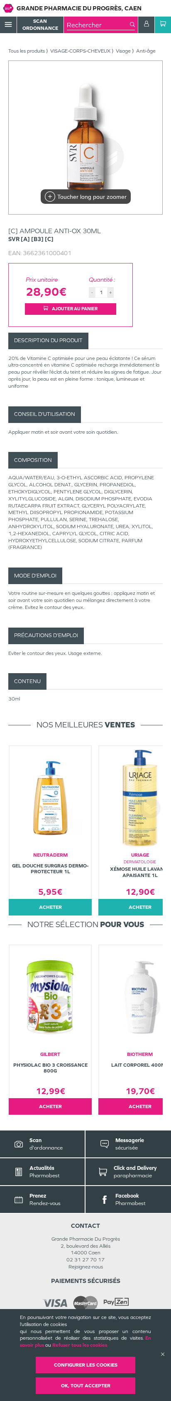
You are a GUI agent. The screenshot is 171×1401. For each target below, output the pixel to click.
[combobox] (98, 24)
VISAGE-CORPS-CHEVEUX (80, 51)
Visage (123, 51)
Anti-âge (146, 51)
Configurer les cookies (85, 1365)
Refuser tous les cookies (79, 1345)
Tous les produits (26, 51)
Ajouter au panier (74, 308)
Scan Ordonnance (40, 24)
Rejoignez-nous (85, 1267)
